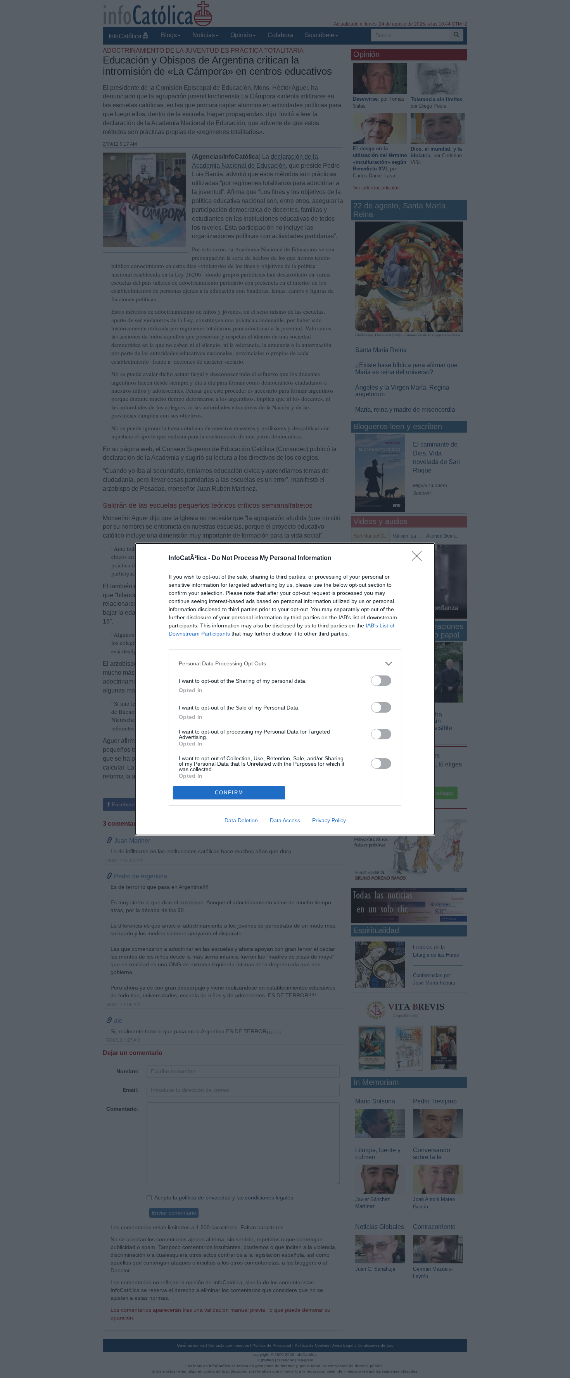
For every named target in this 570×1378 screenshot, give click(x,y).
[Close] (419, 558)
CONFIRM (229, 793)
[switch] (381, 680)
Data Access (285, 820)
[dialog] (285, 689)
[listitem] (285, 664)
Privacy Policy (329, 820)
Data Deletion (241, 820)
